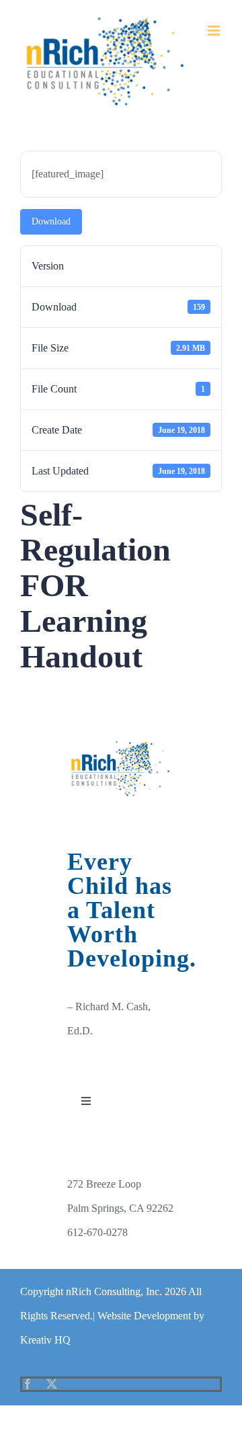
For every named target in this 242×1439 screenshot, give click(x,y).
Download (51, 221)
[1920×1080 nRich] (121, 743)
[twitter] (51, 1384)
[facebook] (27, 1384)
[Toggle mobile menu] (215, 31)
